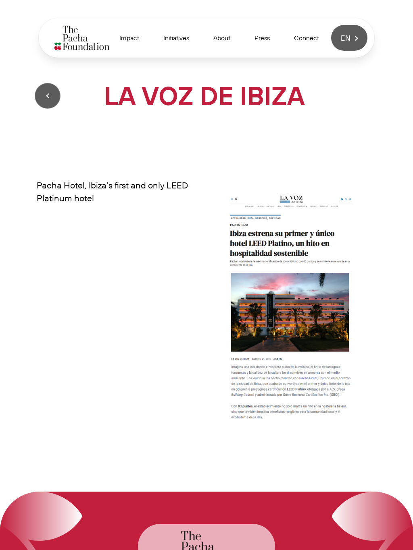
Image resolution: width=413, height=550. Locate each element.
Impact (129, 38)
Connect (306, 38)
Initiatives (176, 38)
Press (262, 38)
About (221, 38)
